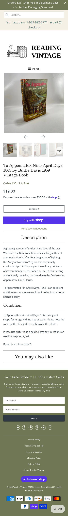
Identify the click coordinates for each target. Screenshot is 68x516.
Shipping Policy (34, 457)
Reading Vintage (20, 487)
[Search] (7, 14)
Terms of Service (34, 451)
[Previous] (25, 136)
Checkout (34, 27)
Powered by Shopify (34, 490)
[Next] (42, 136)
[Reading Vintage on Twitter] (18, 427)
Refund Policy (34, 464)
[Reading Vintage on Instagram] (37, 427)
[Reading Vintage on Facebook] (24, 427)
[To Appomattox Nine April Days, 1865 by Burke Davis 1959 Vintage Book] (34, 103)
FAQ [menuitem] (8, 22)
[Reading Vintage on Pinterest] (31, 427)
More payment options (34, 228)
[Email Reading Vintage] (50, 427)
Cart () (57, 22)
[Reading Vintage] (34, 50)
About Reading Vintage (34, 470)
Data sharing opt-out (33, 445)
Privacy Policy (34, 439)
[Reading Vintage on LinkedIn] (43, 427)
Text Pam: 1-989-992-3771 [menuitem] (30, 22)
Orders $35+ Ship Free (16, 183)
